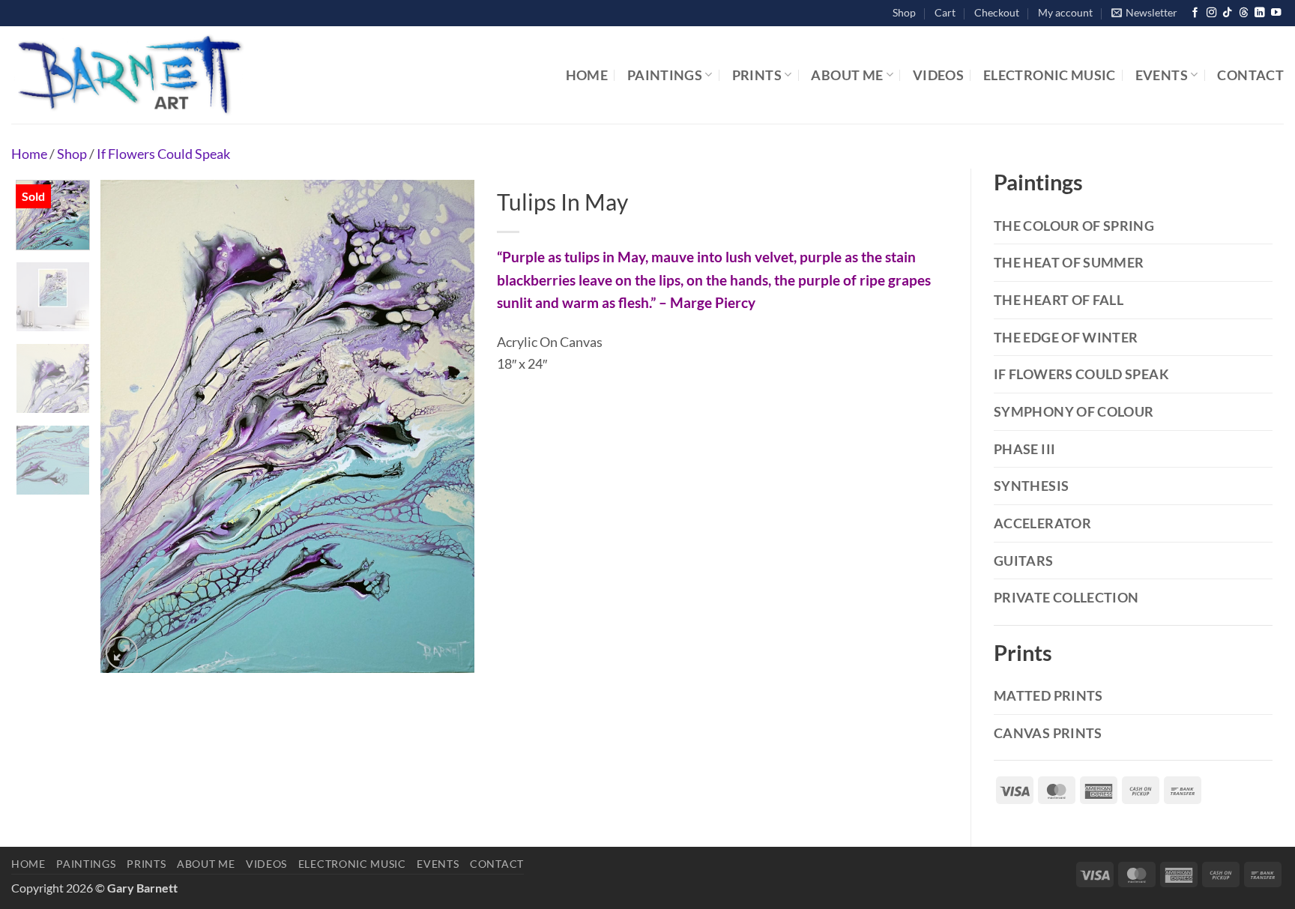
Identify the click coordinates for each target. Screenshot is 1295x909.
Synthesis (1031, 485)
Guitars (1024, 560)
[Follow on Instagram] (1211, 13)
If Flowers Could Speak (163, 153)
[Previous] (126, 426)
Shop (904, 12)
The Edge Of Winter (1066, 337)
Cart (945, 12)
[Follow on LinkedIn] (1259, 13)
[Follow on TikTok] (1227, 13)
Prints (757, 75)
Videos (938, 75)
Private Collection (1066, 597)
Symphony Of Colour (1073, 411)
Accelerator (1042, 523)
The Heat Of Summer (1069, 262)
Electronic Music (1049, 75)
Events (1161, 75)
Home (587, 75)
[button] (1144, 13)
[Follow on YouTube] (1276, 13)
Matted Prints (1048, 695)
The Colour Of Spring (1074, 225)
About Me (847, 75)
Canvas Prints (1048, 733)
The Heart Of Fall (1058, 300)
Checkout (996, 12)
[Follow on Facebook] (1195, 13)
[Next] (448, 426)
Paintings (664, 75)
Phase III (1024, 449)
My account (1065, 12)
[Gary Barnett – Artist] (198, 75)
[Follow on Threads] (1244, 13)
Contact (1250, 75)
